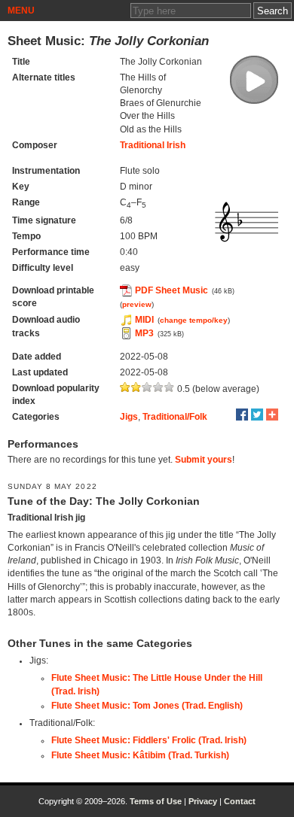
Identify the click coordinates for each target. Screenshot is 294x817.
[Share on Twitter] (257, 414)
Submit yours (203, 459)
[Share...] (272, 414)
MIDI (144, 319)
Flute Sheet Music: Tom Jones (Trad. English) (147, 705)
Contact (240, 801)
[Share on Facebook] (242, 414)
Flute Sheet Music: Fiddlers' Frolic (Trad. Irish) (149, 740)
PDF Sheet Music (171, 290)
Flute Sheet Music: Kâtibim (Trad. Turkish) (140, 755)
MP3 (144, 333)
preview (137, 304)
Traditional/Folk (174, 416)
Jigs (129, 416)
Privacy (202, 801)
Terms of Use (156, 801)
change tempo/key (194, 320)
